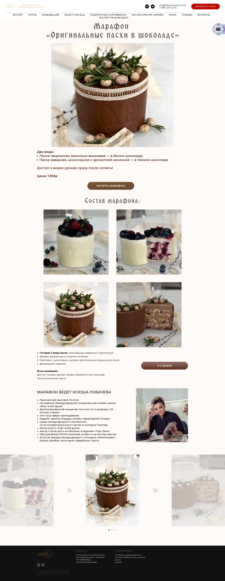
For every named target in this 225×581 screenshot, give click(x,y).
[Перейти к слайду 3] (113, 530)
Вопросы (204, 15)
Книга (173, 15)
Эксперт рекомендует (114, 18)
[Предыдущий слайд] (69, 490)
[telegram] (153, 6)
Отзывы (187, 15)
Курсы (32, 15)
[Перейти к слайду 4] (116, 530)
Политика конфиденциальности (128, 555)
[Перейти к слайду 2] (111, 530)
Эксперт (17, 15)
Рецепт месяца (74, 15)
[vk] (147, 6)
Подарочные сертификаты (108, 15)
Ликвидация (50, 15)
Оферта (118, 562)
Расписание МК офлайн (148, 15)
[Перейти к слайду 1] (109, 530)
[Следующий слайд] (155, 490)
